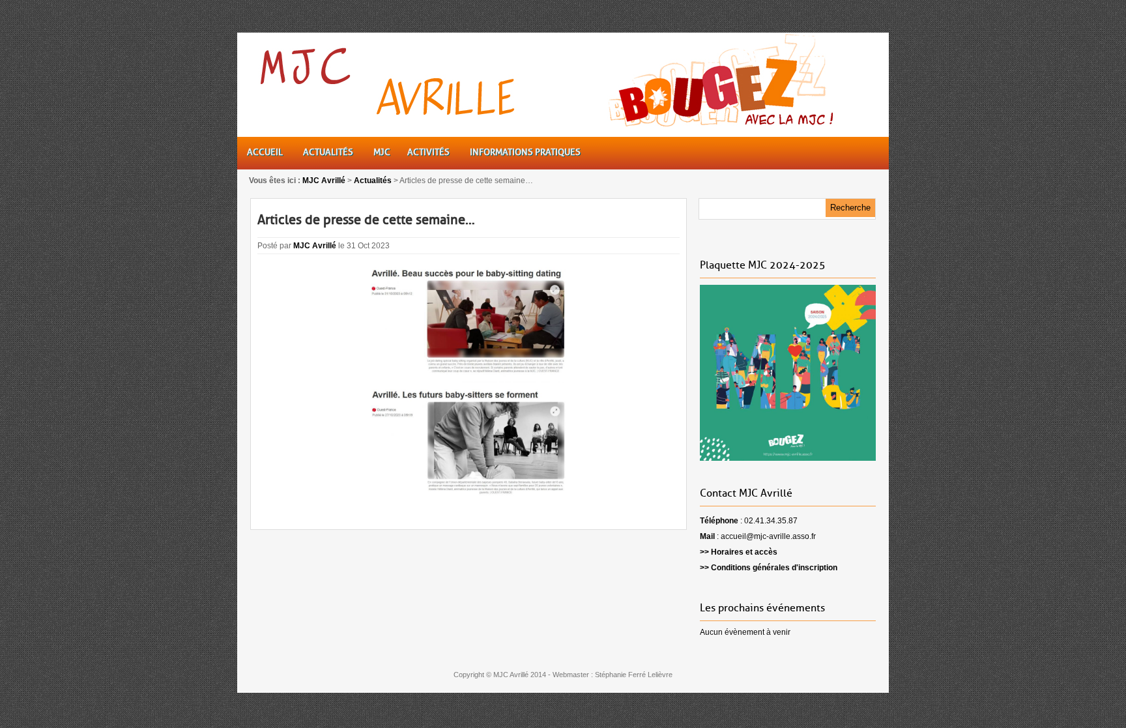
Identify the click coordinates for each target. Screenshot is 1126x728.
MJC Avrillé (314, 245)
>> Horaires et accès (738, 552)
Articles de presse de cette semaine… (366, 219)
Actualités (373, 180)
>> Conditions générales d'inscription (768, 567)
